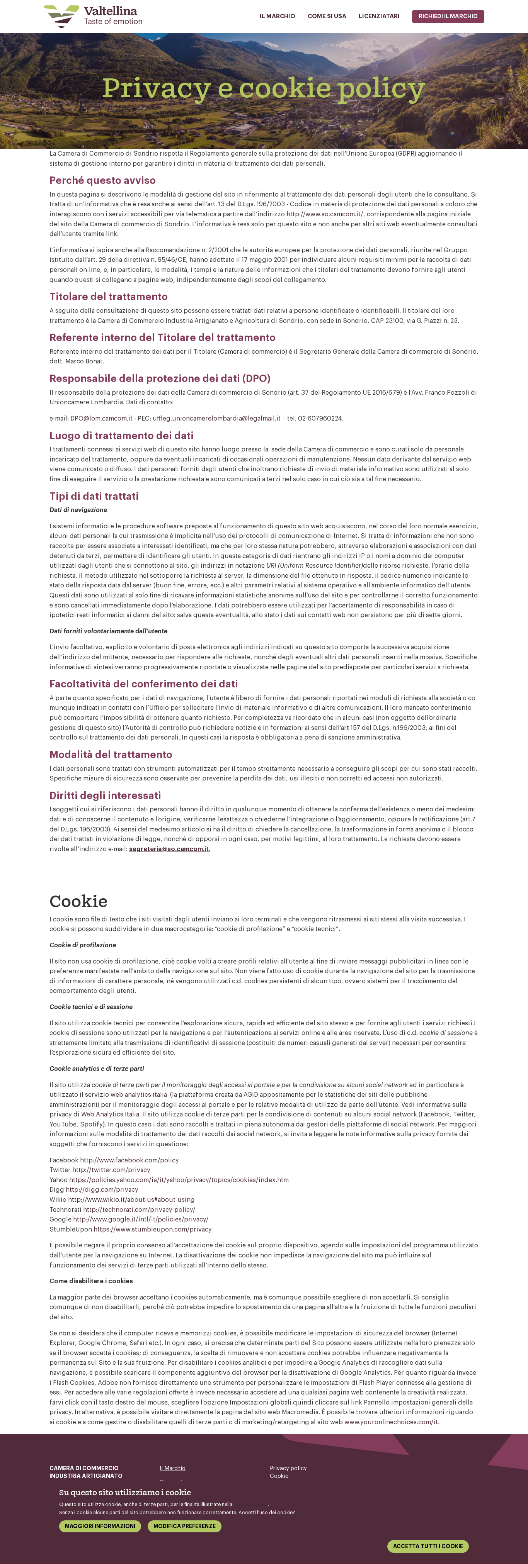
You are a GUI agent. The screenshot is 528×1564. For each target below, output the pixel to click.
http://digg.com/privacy (102, 1190)
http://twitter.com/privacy (111, 1170)
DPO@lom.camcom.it (101, 419)
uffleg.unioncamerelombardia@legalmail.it (217, 419)
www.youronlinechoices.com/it (391, 1422)
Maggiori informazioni (100, 1526)
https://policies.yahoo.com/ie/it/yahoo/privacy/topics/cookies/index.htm (179, 1180)
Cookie (279, 1476)
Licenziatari (379, 16)
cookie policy (251, 1504)
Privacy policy (288, 1468)
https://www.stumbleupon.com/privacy (153, 1229)
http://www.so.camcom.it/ (324, 214)
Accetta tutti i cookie (428, 1546)
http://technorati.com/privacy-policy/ (139, 1210)
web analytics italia (139, 1095)
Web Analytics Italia (110, 1114)
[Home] (96, 16)
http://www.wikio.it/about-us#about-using (131, 1200)
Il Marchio (277, 16)
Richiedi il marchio (448, 16)
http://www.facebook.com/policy (129, 1160)
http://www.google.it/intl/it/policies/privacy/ (141, 1219)
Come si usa (327, 16)
